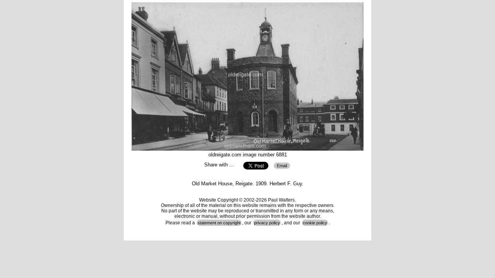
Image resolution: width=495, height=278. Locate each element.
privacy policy (267, 222)
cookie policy (315, 222)
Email (282, 165)
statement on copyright (219, 222)
